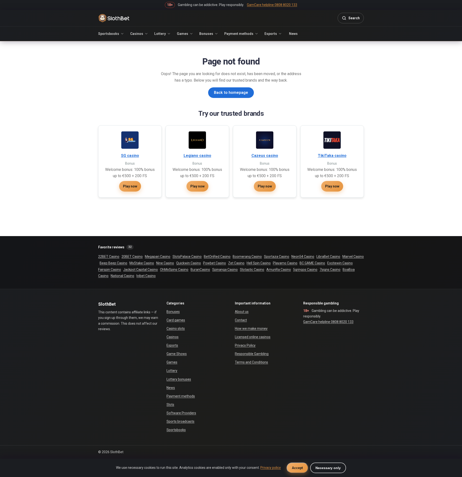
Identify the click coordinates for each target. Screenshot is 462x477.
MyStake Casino (141, 263)
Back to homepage (231, 92)
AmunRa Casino (278, 269)
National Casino (122, 276)
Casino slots (176, 328)
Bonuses (206, 34)
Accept (297, 468)
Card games (176, 320)
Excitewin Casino (340, 263)
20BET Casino (132, 256)
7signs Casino (330, 269)
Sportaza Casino (276, 256)
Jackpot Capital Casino (140, 269)
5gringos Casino (305, 269)
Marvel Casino (353, 256)
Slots (170, 404)
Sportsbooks (108, 34)
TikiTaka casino (332, 155)
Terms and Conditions (251, 362)
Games (182, 34)
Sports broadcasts (180, 421)
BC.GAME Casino (312, 263)
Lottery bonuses (179, 379)
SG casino (130, 155)
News (293, 34)
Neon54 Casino (302, 256)
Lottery (160, 34)
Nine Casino (165, 263)
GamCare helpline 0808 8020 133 (328, 322)
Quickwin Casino (188, 263)
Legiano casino (197, 155)
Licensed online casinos (252, 337)
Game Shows (177, 354)
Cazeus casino (264, 155)
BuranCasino (200, 269)
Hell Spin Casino (259, 263)
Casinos (136, 34)
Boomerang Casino (247, 256)
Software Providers (181, 413)
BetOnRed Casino (217, 256)
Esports (270, 34)
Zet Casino (236, 263)
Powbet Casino (214, 263)
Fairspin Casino (109, 269)
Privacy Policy (245, 345)
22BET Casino (108, 256)
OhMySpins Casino (174, 269)
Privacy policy (270, 468)
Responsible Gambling (252, 354)
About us (242, 312)
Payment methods (238, 34)
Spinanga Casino (225, 269)
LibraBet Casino (328, 256)
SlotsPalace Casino (187, 256)
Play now (130, 186)
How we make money (251, 328)
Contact (241, 320)
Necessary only (328, 468)
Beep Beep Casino (113, 263)
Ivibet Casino (146, 276)
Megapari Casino (157, 256)
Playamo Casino (285, 263)
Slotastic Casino (252, 269)
